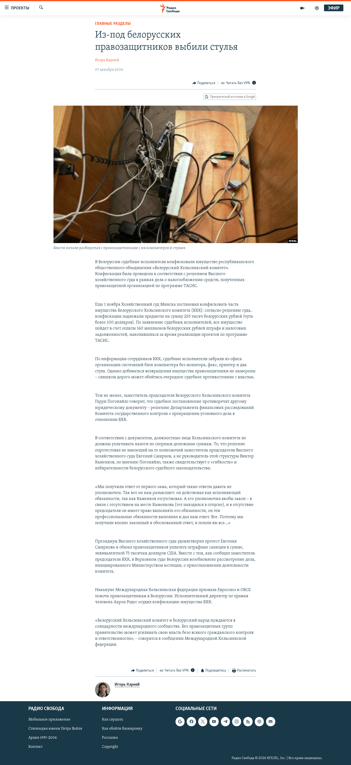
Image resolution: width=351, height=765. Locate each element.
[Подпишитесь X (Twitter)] (202, 721)
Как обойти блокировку (122, 729)
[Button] (203, 83)
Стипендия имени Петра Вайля (55, 729)
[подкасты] (317, 8)
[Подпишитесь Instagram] (236, 721)
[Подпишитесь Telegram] (225, 721)
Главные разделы (113, 24)
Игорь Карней (107, 60)
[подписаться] (270, 721)
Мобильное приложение (49, 720)
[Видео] (302, 8)
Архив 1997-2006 (42, 738)
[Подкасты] (259, 721)
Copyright (110, 747)
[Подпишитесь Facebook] (191, 721)
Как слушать (112, 720)
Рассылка (110, 738)
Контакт (35, 747)
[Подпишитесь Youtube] (213, 721)
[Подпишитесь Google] (180, 721)
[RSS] (247, 721)
